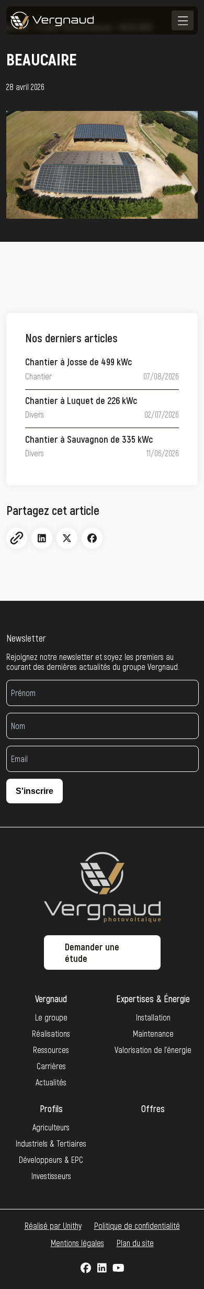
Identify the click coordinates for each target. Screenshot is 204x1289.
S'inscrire (34, 791)
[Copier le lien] (16, 538)
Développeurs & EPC (51, 1159)
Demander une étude (92, 952)
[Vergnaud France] (52, 20)
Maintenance (153, 1033)
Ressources (51, 1050)
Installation (153, 1017)
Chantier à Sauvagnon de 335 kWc (89, 439)
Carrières (51, 1066)
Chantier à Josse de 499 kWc (78, 361)
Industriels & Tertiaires (51, 1143)
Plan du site (135, 1243)
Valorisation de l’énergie (153, 1050)
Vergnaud (51, 998)
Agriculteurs (51, 1127)
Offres (153, 1108)
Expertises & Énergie (153, 998)
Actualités (51, 1082)
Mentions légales (77, 1243)
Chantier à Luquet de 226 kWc (81, 400)
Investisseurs (51, 1176)
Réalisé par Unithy (53, 1225)
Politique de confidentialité (137, 1225)
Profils (51, 1108)
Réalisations (51, 1033)
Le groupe (51, 1017)
